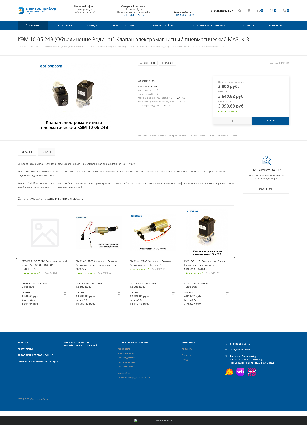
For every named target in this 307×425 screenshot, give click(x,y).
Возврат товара (125, 366)
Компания (188, 342)
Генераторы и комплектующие (38, 361)
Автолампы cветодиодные (35, 355)
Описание (27, 152)
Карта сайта (124, 373)
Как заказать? (124, 348)
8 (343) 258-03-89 (221, 11)
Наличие (46, 152)
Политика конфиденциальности (134, 377)
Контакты (186, 355)
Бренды (185, 359)
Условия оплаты (126, 353)
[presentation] (16, 258)
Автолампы (25, 348)
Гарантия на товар (127, 362)
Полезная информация (133, 342)
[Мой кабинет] (249, 11)
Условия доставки (126, 357)
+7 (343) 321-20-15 (133, 14)
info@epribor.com (240, 349)
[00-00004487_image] (75, 97)
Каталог (23, 342)
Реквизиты (186, 348)
